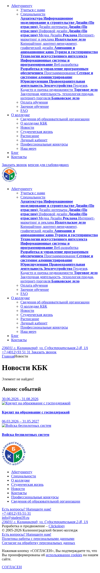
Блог (15, 153)
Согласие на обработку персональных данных (38, 543)
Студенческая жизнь (36, 132)
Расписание (29, 136)
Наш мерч (28, 148)
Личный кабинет (33, 140)
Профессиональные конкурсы (44, 144)
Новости (27, 127)
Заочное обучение (34, 106)
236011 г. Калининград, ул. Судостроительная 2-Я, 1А (45, 348)
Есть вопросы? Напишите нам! (26, 509)
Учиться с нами (32, 10)
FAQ (24, 111)
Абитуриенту (21, 6)
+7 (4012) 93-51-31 (16, 513)
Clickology (57, 526)
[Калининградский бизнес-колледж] (14, 464)
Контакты (19, 157)
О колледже (20, 115)
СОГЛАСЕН (12, 567)
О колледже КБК (33, 123)
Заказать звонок (14, 165)
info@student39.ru (15, 518)
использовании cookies (64, 555)
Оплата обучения (34, 102)
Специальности (32, 14)
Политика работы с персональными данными (38, 539)
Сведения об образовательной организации (55, 119)
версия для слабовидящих (48, 165)
